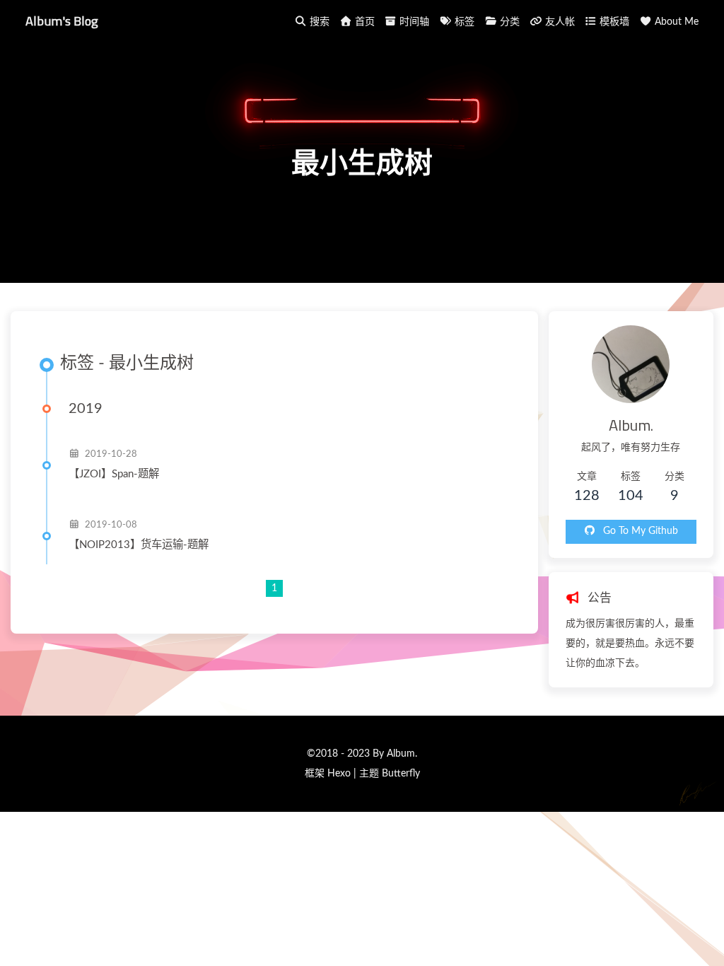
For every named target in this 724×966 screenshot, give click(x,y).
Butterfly (401, 774)
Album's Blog (61, 20)
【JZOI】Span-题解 (114, 474)
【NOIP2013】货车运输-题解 (139, 545)
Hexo (339, 774)
